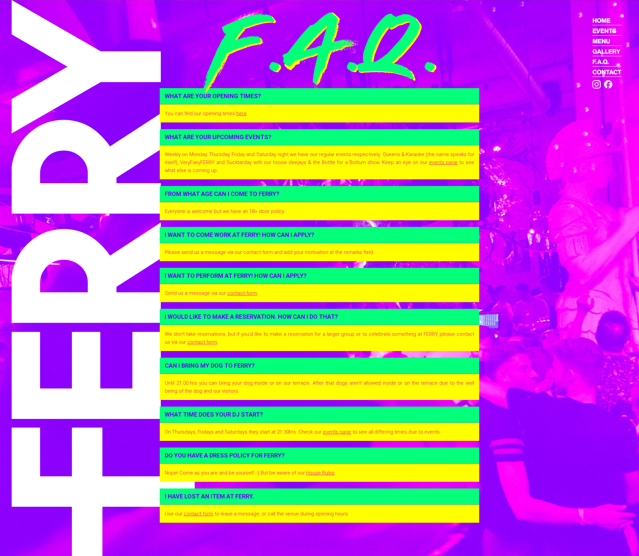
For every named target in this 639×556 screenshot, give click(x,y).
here (241, 113)
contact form (242, 293)
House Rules (320, 473)
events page (443, 162)
